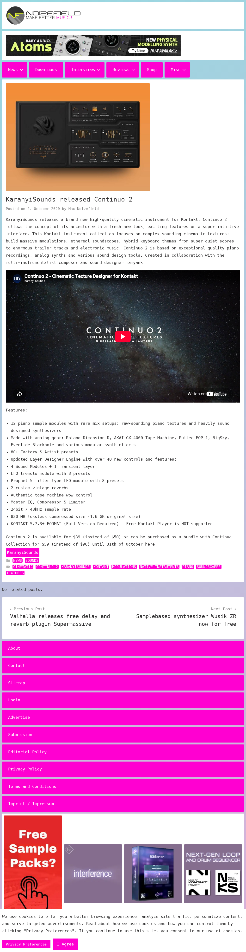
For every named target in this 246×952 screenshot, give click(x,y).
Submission (20, 734)
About (14, 648)
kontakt (101, 567)
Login (14, 700)
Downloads (46, 69)
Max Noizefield (83, 209)
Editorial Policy (27, 752)
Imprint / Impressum (31, 803)
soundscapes (209, 567)
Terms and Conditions (32, 786)
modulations (124, 567)
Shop (152, 69)
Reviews (121, 69)
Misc (175, 69)
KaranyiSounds (22, 552)
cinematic (23, 567)
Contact (16, 665)
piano (187, 567)
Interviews (83, 69)
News (13, 69)
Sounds (31, 560)
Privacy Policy (25, 769)
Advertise (19, 717)
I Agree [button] (65, 944)
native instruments (159, 567)
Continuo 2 (47, 567)
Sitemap (16, 682)
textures (15, 573)
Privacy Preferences (26, 944)
